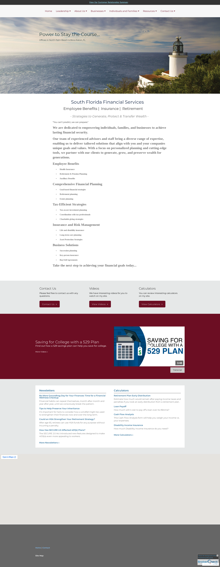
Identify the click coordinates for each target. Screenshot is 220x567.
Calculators (121, 390)
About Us (79, 11)
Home (48, 11)
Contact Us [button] (48, 304)
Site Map (39, 556)
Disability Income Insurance (128, 425)
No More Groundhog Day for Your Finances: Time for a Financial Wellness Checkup (72, 396)
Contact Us (167, 11)
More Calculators (123, 435)
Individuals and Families (123, 11)
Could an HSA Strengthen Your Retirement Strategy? (67, 419)
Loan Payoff (120, 406)
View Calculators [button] (151, 304)
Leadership (62, 11)
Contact (46, 548)
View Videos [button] (99, 304)
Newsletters (46, 390)
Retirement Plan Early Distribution (132, 395)
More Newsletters (49, 442)
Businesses (97, 11)
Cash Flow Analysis (124, 414)
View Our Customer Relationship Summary (108, 2)
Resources (149, 11)
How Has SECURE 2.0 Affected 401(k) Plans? (62, 430)
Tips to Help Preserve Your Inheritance (59, 408)
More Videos (41, 352)
